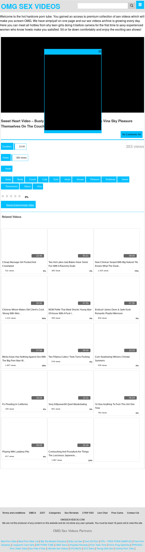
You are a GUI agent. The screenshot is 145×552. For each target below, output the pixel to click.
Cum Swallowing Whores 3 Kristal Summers (112, 359)
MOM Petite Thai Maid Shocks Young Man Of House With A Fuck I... (70, 311)
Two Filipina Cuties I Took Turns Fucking (69, 357)
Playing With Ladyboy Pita (15, 451)
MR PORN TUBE (45, 544)
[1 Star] (3, 196)
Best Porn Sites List (29, 541)
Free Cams (117, 512)
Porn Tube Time (98, 544)
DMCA (32, 512)
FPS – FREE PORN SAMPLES (116, 541)
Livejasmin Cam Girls (23, 544)
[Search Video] (131, 6)
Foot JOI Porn (91, 541)
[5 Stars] (19, 196)
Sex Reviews (72, 512)
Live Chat (102, 512)
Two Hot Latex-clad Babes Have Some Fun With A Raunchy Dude (68, 264)
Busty (20, 179)
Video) (27, 186)
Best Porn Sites (9, 541)
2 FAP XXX (88, 512)
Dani (55, 179)
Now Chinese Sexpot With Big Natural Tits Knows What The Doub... (116, 264)
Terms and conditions (13, 512)
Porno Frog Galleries (119, 544)
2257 (42, 512)
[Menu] (140, 5)
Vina (39, 186)
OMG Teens (62, 544)
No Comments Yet (131, 134)
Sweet (124, 179)
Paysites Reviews (79, 544)
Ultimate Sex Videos (57, 548)
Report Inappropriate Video (20, 204)
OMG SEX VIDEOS (30, 6)
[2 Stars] (7, 196)
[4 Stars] (15, 196)
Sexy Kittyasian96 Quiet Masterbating (68, 404)
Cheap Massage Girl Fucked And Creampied (19, 264)
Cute (44, 179)
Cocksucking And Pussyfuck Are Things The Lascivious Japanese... (69, 453)
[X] (100, 51)
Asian (8, 168)
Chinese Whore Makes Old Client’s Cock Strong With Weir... (23, 311)
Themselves (11, 186)
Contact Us (133, 512)
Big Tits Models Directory (53, 541)
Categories (55, 512)
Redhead (110, 179)
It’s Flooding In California (15, 404)
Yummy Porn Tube (124, 548)
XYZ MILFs (75, 548)
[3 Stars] (11, 196)
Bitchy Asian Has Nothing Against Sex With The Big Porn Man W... (24, 359)
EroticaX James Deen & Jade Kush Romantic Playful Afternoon (113, 311)
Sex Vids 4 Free (37, 548)
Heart (67, 179)
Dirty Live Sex (75, 541)
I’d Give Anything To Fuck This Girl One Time (115, 406)
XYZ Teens (89, 548)
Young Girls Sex (105, 548)
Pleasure (94, 179)
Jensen (80, 179)
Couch (32, 179)
